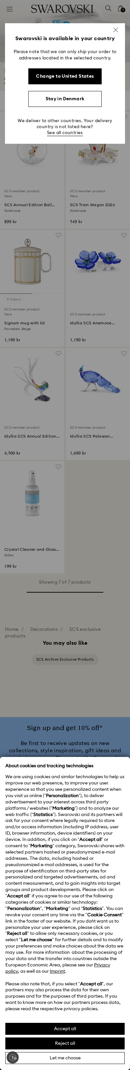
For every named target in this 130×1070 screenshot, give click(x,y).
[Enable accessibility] (13, 1057)
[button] (115, 30)
